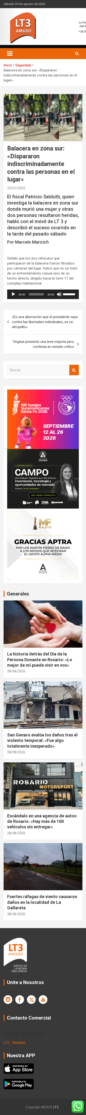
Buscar (74, 370)
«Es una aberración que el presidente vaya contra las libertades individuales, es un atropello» (45, 322)
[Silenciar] (59, 294)
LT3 (56, 1107)
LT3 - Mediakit (14, 1042)
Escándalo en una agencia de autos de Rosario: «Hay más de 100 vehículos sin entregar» (41, 821)
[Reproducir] (13, 294)
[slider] (69, 294)
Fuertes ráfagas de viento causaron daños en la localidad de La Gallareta (42, 902)
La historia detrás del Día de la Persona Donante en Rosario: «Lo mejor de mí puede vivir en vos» (39, 659)
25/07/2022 (16, 188)
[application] (43, 294)
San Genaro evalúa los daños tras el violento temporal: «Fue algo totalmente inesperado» (42, 740)
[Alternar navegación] (10, 53)
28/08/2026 (16, 671)
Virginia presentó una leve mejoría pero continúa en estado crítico (43, 344)
